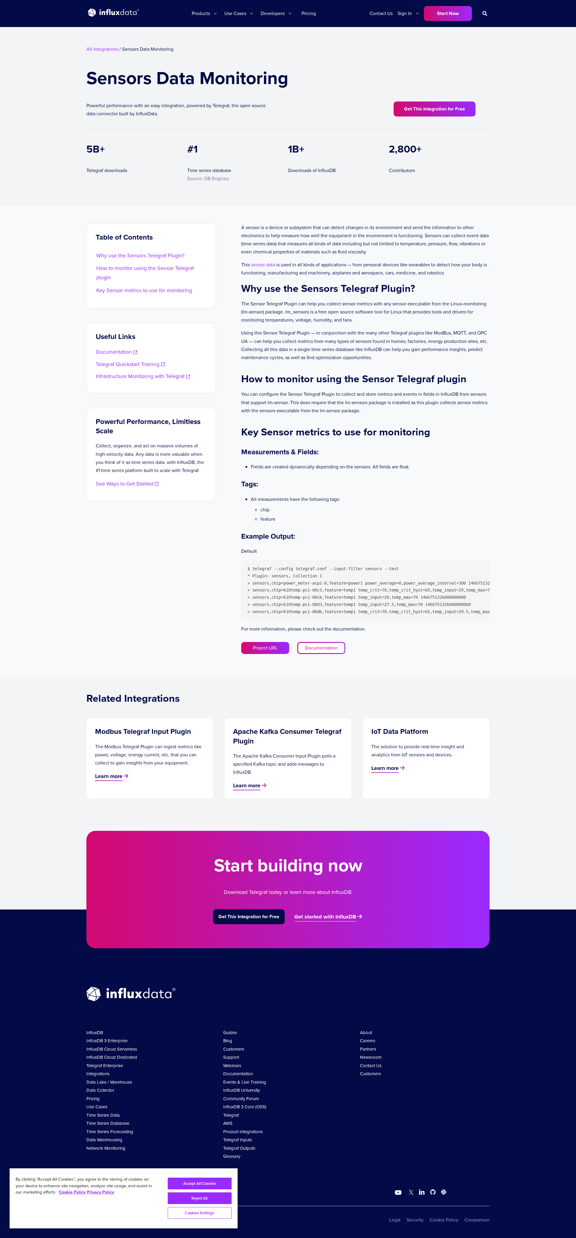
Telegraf (231, 1115)
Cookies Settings (199, 1213)
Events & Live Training (244, 1082)
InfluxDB (94, 1032)
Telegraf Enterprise (104, 1065)
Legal (394, 1219)
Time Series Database (107, 1123)
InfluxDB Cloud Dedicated (111, 1057)
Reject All (199, 1198)
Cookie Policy (444, 1219)
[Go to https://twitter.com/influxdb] (409, 1193)
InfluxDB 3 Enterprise (107, 1040)
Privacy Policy (100, 1192)
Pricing (309, 13)
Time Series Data (103, 1115)
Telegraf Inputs (237, 1140)
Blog (227, 1040)
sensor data (263, 264)
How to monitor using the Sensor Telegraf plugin (145, 272)
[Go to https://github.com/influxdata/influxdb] (433, 1193)
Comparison (477, 1219)
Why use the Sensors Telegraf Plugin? (140, 255)
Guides (230, 1032)
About (366, 1032)
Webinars (232, 1065)
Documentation (321, 647)
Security (415, 1219)
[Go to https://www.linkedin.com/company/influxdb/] (421, 1192)
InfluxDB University (241, 1090)
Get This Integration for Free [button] (434, 108)
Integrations (98, 1073)
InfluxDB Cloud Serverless (111, 1049)
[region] (124, 1198)
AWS (227, 1123)
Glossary (231, 1156)
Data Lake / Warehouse (109, 1082)
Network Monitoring (105, 1148)
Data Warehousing (104, 1140)
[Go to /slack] (442, 1193)
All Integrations (102, 49)
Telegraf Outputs (239, 1148)
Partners (368, 1049)
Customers (233, 1049)
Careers (367, 1040)
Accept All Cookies (199, 1183)
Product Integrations (243, 1131)
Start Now (448, 13)
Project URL (265, 647)
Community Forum (241, 1098)
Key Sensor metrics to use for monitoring (144, 290)
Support (231, 1057)
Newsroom (371, 1057)
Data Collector (100, 1090)
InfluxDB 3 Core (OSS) (244, 1106)
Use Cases (96, 1106)
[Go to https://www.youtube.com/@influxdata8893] (399, 1192)
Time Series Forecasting (109, 1131)
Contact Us (381, 13)
